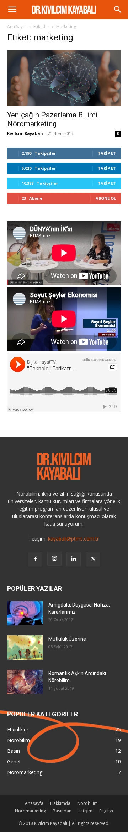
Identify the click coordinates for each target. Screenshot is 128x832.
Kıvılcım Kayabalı (25, 133)
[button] (12, 9)
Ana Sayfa (17, 27)
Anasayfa (34, 803)
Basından (62, 811)
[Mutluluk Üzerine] (25, 647)
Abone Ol (106, 198)
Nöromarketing (30, 811)
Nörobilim (87, 803)
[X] (93, 559)
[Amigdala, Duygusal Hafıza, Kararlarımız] (25, 613)
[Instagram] (54, 559)
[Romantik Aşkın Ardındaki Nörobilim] (25, 682)
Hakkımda (60, 803)
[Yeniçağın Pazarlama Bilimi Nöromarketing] (64, 78)
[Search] (118, 9)
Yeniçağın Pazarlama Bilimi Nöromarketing (52, 119)
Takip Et (107, 153)
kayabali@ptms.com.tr (73, 538)
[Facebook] (35, 559)
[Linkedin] (73, 559)
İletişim (85, 811)
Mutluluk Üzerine (67, 639)
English (106, 811)
